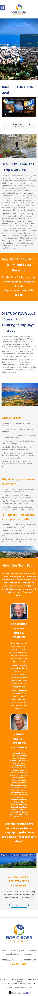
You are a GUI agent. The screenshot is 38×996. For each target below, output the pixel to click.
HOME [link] (4, 951)
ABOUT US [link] (14, 951)
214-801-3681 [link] (19, 964)
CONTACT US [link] (19, 905)
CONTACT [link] (32, 951)
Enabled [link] (26, 993)
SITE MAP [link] (9, 987)
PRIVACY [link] (24, 987)
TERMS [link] (17, 987)
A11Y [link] (31, 987)
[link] (2, 7)
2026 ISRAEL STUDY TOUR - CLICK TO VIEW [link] (20, 125)
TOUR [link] (23, 951)
